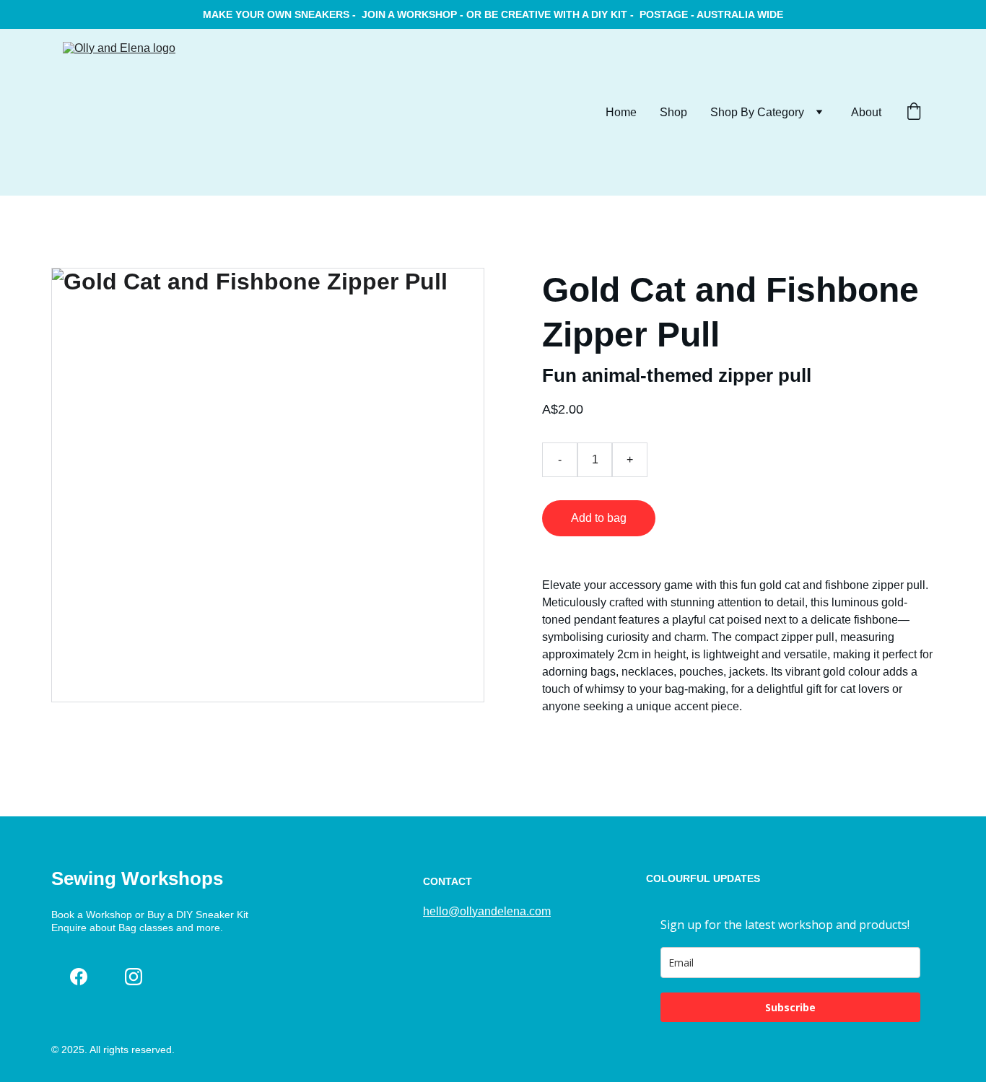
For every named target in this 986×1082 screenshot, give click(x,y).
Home (621, 112)
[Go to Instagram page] (133, 976)
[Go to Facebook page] (78, 976)
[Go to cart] (913, 112)
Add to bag (599, 518)
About (866, 112)
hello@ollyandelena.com (487, 911)
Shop (673, 112)
